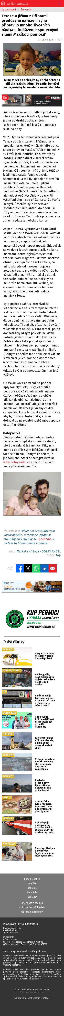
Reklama (32, 888)
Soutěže (32, 883)
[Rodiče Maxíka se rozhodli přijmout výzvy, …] (32, 494)
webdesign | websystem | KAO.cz (32, 998)
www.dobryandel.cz (16, 462)
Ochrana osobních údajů (32, 907)
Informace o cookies (32, 903)
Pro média (32, 892)
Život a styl (26, 9)
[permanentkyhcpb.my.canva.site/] (32, 619)
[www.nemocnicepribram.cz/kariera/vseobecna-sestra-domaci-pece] (32, 587)
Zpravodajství (9, 9)
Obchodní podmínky (32, 912)
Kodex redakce (32, 879)
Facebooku (44, 539)
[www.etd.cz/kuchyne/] (32, 100)
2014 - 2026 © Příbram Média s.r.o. (32, 990)
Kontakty (32, 896)
